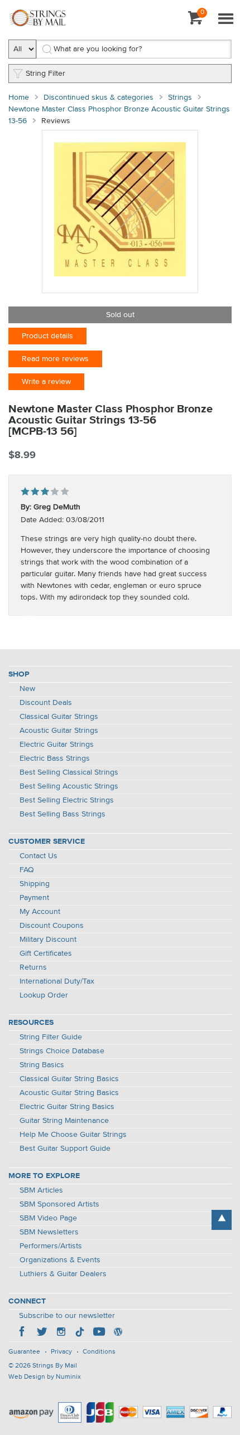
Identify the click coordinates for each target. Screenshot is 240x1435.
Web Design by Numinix (44, 1377)
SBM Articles (41, 1190)
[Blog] (117, 1333)
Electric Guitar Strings (57, 744)
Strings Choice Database (62, 1051)
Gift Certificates (46, 953)
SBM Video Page (48, 1218)
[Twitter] (41, 1333)
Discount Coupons (52, 926)
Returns (33, 967)
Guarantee (24, 1352)
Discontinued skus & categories (98, 97)
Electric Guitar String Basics (67, 1107)
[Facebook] (23, 1333)
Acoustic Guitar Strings (59, 730)
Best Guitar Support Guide (65, 1148)
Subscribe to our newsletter (67, 1316)
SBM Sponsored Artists (59, 1204)
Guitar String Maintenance (64, 1121)
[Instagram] (60, 1333)
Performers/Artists (51, 1246)
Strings (180, 97)
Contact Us (38, 856)
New (27, 689)
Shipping (35, 884)
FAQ (27, 870)
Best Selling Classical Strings (69, 772)
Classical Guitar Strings (59, 717)
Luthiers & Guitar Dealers (63, 1274)
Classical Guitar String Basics (69, 1079)
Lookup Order (44, 995)
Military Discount (48, 939)
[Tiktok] (79, 1333)
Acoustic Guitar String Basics (69, 1093)
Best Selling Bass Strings (62, 814)
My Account (40, 912)
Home (18, 97)
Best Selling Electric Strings (67, 800)
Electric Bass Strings (55, 758)
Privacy (61, 1352)
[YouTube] (98, 1333)
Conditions (99, 1352)
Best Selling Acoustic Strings (69, 786)
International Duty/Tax (57, 981)
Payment (34, 898)
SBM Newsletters (49, 1232)
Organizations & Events (60, 1260)
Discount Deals (46, 703)
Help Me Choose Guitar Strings (73, 1135)
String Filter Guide (51, 1037)
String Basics (42, 1065)
